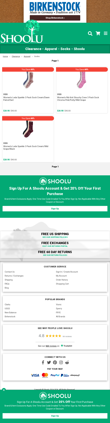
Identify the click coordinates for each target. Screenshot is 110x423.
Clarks (7, 304)
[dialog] (55, 406)
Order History (62, 280)
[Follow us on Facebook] (43, 362)
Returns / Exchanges (14, 276)
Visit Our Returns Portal (55, 246)
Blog (7, 288)
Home (5, 56)
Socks (37, 56)
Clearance (16, 56)
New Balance (10, 312)
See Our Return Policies (55, 255)
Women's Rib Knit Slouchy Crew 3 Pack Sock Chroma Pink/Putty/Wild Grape (78, 98)
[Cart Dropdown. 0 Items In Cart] (98, 33)
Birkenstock (10, 316)
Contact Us (10, 272)
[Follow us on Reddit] (67, 362)
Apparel (27, 56)
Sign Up (55, 208)
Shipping (9, 280)
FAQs (7, 284)
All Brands (60, 316)
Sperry (59, 308)
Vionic (58, 304)
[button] (4, 390)
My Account (61, 276)
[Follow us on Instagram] (61, 362)
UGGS (7, 308)
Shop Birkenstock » (55, 18)
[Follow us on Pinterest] (55, 362)
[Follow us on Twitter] (49, 362)
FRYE (58, 312)
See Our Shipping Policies (55, 237)
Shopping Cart (62, 284)
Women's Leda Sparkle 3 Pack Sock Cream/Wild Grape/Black (25, 147)
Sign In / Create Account (67, 272)
